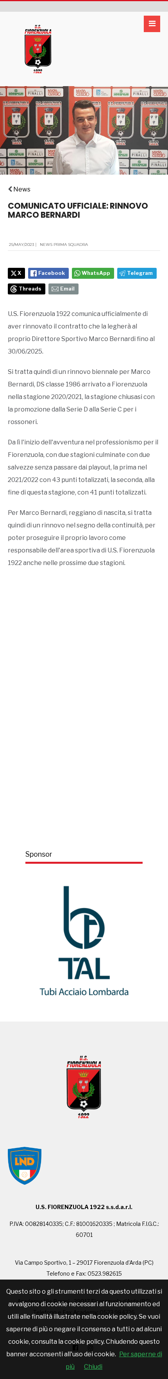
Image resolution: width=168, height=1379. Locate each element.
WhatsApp (96, 273)
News (21, 189)
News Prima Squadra (64, 244)
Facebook (51, 273)
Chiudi (93, 1366)
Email (67, 289)
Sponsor (38, 854)
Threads (30, 289)
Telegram (140, 273)
